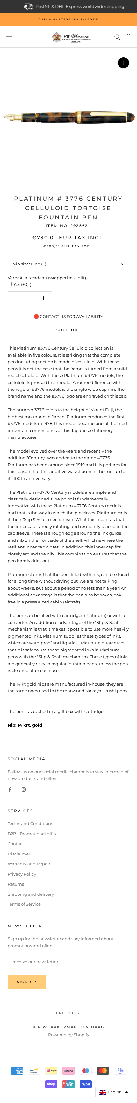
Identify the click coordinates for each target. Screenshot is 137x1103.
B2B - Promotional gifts (32, 833)
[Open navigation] (9, 37)
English (65, 1013)
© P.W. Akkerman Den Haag (69, 1027)
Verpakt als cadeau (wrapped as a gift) (47, 277)
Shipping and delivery (31, 894)
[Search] (117, 36)
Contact (16, 843)
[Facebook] (10, 789)
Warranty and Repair (29, 863)
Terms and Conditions (30, 823)
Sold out (68, 330)
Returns (16, 883)
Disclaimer (19, 853)
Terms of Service (24, 904)
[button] (114, 1092)
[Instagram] (24, 789)
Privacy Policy (22, 874)
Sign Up (27, 982)
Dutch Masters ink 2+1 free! (68, 19)
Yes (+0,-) (22, 284)
